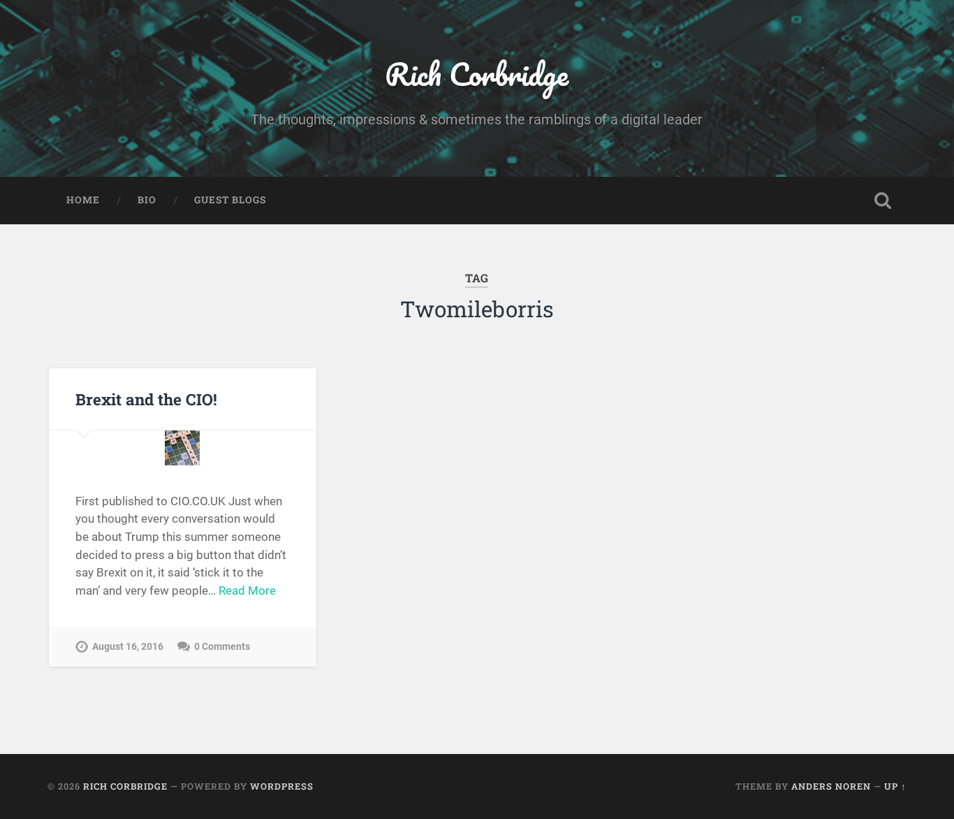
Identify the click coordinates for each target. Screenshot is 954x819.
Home (83, 200)
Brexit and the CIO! (146, 399)
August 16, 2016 (127, 647)
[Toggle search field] (883, 200)
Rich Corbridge (476, 74)
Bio (147, 200)
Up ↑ (895, 786)
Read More (247, 590)
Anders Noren (831, 786)
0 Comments (222, 647)
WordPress (282, 786)
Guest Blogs (230, 200)
